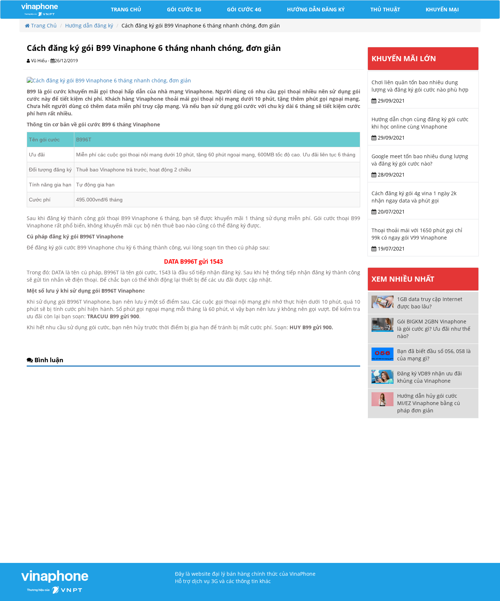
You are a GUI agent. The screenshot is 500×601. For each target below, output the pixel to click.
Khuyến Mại (442, 9)
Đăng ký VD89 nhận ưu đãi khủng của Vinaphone (429, 377)
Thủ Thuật (385, 9)
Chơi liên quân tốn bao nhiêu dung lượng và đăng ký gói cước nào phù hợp (420, 86)
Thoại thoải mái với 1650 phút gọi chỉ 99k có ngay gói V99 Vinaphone (417, 234)
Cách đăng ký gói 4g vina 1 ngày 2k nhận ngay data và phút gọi (414, 197)
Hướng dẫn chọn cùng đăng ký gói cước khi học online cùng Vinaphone (420, 123)
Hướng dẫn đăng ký (316, 9)
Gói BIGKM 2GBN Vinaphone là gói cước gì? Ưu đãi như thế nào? (433, 329)
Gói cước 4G (244, 9)
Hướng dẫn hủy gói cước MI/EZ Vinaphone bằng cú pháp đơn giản (428, 403)
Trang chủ (126, 9)
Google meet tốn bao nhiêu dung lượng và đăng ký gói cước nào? (420, 160)
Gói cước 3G (184, 9)
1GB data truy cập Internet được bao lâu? (429, 303)
